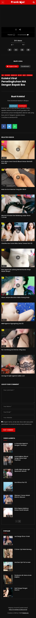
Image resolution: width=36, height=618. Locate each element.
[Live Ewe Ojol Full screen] (8, 566)
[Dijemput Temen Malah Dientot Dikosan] (8, 499)
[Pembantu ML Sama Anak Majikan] (8, 579)
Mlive (24, 75)
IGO (3, 75)
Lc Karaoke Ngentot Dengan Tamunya (21, 444)
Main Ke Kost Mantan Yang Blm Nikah (13, 189)
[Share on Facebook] (3, 126)
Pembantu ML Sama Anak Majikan (22, 576)
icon (18, 149)
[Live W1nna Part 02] (8, 486)
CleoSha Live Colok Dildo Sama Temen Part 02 (16, 243)
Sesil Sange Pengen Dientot (20, 589)
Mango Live (14, 75)
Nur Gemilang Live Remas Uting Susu (13, 350)
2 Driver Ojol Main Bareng (22, 549)
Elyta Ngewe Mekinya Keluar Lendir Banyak (21, 509)
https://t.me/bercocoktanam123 (18, 609)
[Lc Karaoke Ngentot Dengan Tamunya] (8, 447)
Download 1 (13, 106)
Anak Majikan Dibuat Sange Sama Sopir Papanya (21, 458)
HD (3, 142)
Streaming (29, 75)
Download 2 (22, 106)
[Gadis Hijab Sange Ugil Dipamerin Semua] (8, 473)
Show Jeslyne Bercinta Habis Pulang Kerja (15, 297)
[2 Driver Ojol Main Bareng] (8, 553)
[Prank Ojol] (18, 2)
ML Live (20, 75)
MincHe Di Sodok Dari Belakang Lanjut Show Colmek (15, 216)
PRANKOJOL (25, 613)
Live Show (7, 75)
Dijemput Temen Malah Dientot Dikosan (22, 496)
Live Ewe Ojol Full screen (22, 562)
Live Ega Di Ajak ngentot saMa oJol (13, 376)
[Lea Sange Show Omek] (8, 540)
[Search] (33, 2)
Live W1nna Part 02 (20, 482)
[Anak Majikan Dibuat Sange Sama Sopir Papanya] (8, 460)
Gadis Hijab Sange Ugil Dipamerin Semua (22, 470)
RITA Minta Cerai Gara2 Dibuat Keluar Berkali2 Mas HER (16, 162)
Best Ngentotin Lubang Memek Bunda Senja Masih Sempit (16, 270)
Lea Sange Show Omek (22, 536)
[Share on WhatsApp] (14, 126)
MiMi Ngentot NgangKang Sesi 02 (12, 323)
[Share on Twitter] (9, 126)
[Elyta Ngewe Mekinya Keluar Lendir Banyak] (8, 512)
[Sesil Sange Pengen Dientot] (8, 592)
